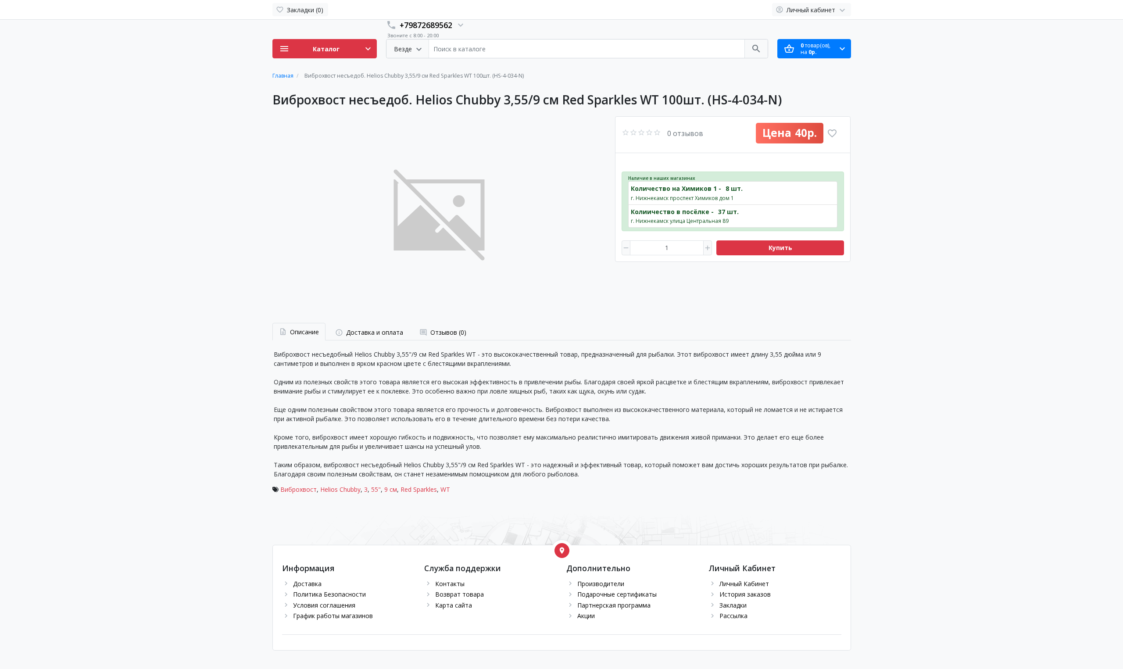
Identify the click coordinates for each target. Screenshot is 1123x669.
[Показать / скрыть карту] (561, 550)
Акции (586, 616)
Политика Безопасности (329, 594)
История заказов (745, 594)
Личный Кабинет (744, 584)
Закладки (733, 605)
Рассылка (733, 616)
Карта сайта (453, 605)
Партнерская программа (614, 605)
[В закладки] (832, 133)
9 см (390, 489)
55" (376, 489)
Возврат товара (459, 594)
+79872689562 (426, 25)
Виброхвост (298, 489)
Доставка (307, 584)
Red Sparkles (419, 489)
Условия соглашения (324, 605)
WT (445, 489)
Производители (600, 584)
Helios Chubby (340, 489)
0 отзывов (685, 133)
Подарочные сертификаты (617, 594)
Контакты (450, 584)
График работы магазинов (333, 616)
